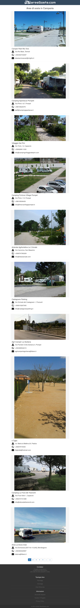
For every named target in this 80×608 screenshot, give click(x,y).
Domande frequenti (40, 594)
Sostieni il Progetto (40, 598)
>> (50, 560)
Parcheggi (40, 580)
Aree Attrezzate (40, 587)
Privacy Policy (40, 601)
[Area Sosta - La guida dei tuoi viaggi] (40, 4)
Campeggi (40, 584)
